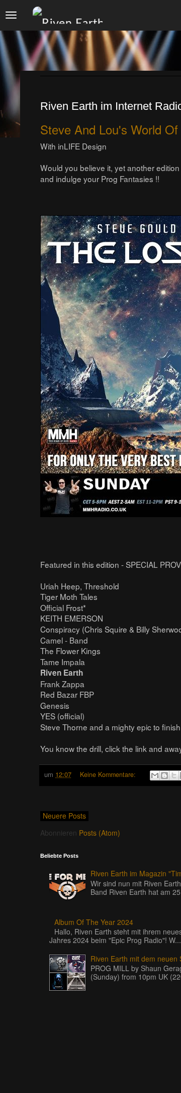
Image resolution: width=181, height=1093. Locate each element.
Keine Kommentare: (109, 774)
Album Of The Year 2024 (93, 922)
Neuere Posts (64, 816)
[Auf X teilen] (174, 775)
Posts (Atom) (99, 833)
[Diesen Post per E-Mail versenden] (155, 775)
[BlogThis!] (164, 775)
